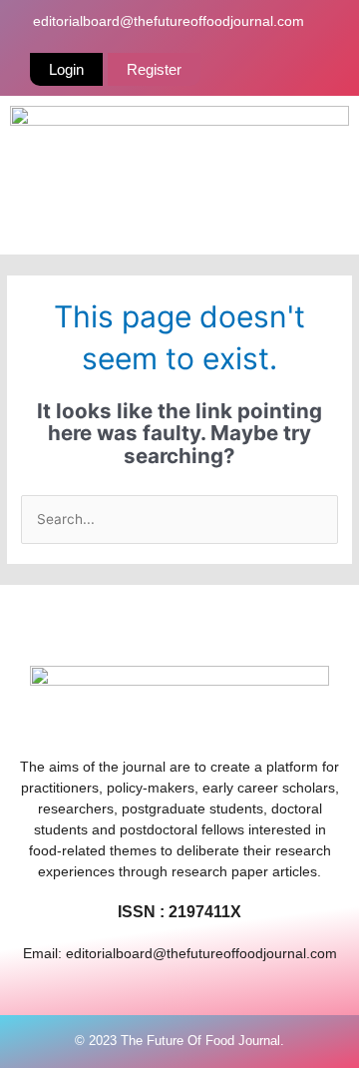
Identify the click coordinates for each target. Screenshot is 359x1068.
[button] (179, 226)
